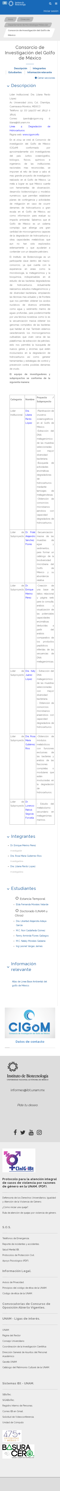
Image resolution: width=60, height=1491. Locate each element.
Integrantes (39, 68)
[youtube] (31, 1131)
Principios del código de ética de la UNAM (24, 1288)
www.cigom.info (31, 134)
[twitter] (22, 1131)
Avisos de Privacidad (13, 1282)
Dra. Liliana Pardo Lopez (23, 866)
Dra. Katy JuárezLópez (30, 675)
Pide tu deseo (27, 1105)
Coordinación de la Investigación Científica (24, 1346)
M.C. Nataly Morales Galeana (30, 941)
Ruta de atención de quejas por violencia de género (29, 1213)
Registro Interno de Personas (17, 1405)
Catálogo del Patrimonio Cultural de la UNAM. (26, 1367)
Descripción (20, 68)
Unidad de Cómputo (13, 1422)
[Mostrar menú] (4, 3)
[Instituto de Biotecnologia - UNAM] (17, 3)
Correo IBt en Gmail (12, 1411)
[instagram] (39, 1131)
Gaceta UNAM (9, 1362)
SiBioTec (6, 1394)
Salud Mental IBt (10, 1249)
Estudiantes (15, 72)
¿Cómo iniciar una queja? (15, 1207)
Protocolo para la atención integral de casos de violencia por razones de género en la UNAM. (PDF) (29, 1182)
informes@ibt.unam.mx (28, 1090)
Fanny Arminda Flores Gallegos (32, 935)
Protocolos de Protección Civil (18, 1255)
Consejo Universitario (13, 1341)
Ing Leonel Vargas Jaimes (29, 946)
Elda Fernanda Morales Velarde (32, 904)
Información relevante (39, 72)
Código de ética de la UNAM (17, 1293)
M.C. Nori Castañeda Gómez (30, 930)
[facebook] (15, 1131)
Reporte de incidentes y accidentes (20, 1244)
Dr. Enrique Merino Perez (23, 845)
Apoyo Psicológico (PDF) (15, 1260)
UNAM (5, 1330)
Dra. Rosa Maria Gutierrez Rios (26, 856)
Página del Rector (11, 1335)
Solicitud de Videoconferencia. (18, 1417)
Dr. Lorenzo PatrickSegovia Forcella (29, 809)
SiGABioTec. (8, 1400)
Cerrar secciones (46, 78)
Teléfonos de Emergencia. (15, 1238)
